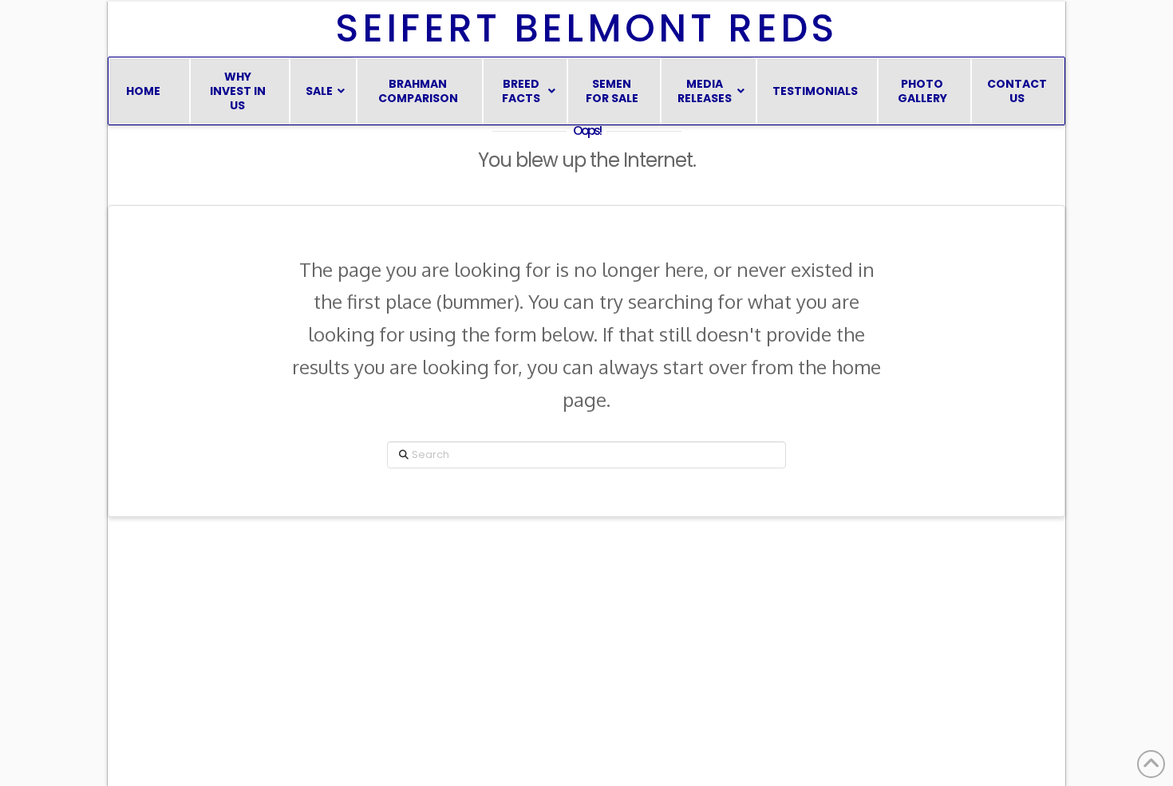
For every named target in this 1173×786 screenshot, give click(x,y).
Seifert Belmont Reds (586, 29)
